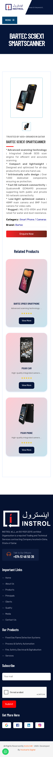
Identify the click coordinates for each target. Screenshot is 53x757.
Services (9, 656)
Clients (8, 602)
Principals (10, 596)
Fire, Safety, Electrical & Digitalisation (23, 650)
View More (26, 320)
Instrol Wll (28, 746)
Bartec (19, 225)
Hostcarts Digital (27, 750)
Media (8, 614)
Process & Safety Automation (19, 644)
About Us (9, 584)
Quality (8, 608)
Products (9, 590)
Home (8, 578)
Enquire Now (27, 233)
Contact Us (10, 620)
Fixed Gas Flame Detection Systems (22, 637)
